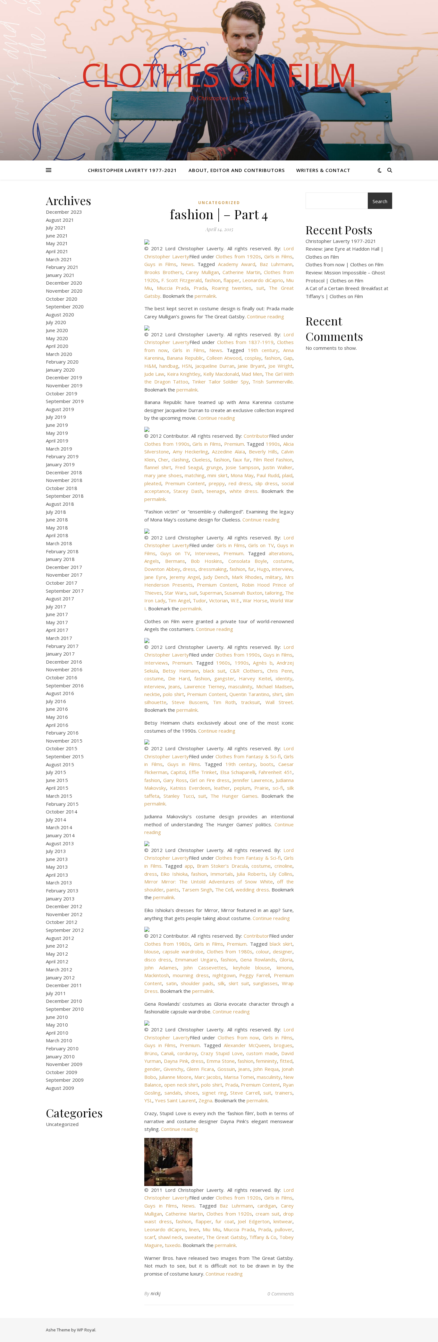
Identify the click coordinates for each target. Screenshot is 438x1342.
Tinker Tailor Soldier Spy (220, 381)
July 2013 (56, 851)
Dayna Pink (176, 1061)
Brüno (150, 1053)
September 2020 (65, 306)
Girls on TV (261, 545)
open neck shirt (181, 1084)
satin (171, 983)
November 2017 (64, 575)
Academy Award (237, 264)
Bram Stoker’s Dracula (222, 866)
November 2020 (64, 291)
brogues (283, 1045)
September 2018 (65, 496)
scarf (149, 1237)
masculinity (240, 686)
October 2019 (61, 393)
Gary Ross (175, 780)
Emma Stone (220, 1061)
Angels (151, 561)
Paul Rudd (268, 475)
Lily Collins (280, 874)
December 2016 (64, 661)
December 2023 (64, 212)
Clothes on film (219, 74)
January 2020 (60, 369)
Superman (211, 592)
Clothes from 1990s (167, 444)
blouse (151, 951)
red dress (240, 483)
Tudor (199, 600)
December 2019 (64, 377)
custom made (261, 1053)
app (189, 866)
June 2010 (57, 1017)
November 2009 (64, 1064)
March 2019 (59, 448)
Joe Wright (280, 366)
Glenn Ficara (200, 1069)
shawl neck (170, 1237)
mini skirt (217, 475)
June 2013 (57, 859)
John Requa (266, 1069)
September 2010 (65, 1009)
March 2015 (59, 796)
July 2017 (56, 606)
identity (284, 678)
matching (195, 475)
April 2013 (57, 875)
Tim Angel (179, 600)
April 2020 (57, 346)
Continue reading (265, 316)
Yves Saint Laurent (175, 1100)
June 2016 (57, 709)
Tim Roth (224, 702)
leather (222, 788)
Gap (287, 358)
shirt (277, 694)
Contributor (256, 436)
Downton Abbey (162, 569)
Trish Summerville (272, 381)
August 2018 (60, 504)
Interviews (207, 553)
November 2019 (64, 385)
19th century (263, 350)
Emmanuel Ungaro (196, 959)
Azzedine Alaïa (228, 451)
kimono (284, 967)
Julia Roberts (251, 874)
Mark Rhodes (247, 577)
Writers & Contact (323, 170)
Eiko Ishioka (174, 874)
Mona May (242, 475)
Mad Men (251, 374)
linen (194, 1229)
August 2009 (60, 1088)
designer (282, 951)
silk (221, 983)
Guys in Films (160, 264)
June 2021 (57, 235)
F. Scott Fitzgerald (181, 280)
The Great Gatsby (226, 1237)
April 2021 (57, 251)
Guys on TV (175, 553)
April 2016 (57, 725)
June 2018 (57, 519)
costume (282, 561)
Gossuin (226, 1069)
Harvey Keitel (255, 678)
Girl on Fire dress (209, 780)
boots (267, 764)
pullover (283, 1229)
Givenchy (173, 1069)
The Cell (224, 889)
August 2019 (60, 409)
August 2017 (60, 598)
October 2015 (61, 748)
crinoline (283, 866)
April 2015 (57, 788)
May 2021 (57, 243)
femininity (266, 1061)
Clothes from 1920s (238, 256)
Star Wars (175, 592)
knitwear (283, 1221)
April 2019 (57, 440)
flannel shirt (157, 467)
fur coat (224, 1221)
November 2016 (64, 669)
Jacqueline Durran (214, 366)
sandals (172, 1092)
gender (152, 1069)
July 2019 (56, 417)
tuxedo (173, 1245)
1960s (223, 662)
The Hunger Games (233, 796)
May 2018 (57, 527)
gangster (224, 678)
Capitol (178, 772)
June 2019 (57, 425)
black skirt (281, 944)
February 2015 (62, 804)
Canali (167, 1053)
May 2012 (57, 954)
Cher (163, 459)
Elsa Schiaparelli (237, 772)
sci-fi (278, 788)
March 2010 (59, 1040)
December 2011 (64, 985)
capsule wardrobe (183, 951)
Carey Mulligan (202, 272)
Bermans (175, 561)
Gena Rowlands (258, 959)
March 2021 (59, 259)
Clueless (201, 459)
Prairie (261, 788)
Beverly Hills (263, 451)
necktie (152, 694)
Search (380, 201)
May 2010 (57, 1024)
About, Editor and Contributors (237, 170)
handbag (168, 366)
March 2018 (59, 543)
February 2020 (62, 361)
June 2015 (57, 780)
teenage (215, 491)
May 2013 (57, 867)
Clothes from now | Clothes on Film (344, 264)
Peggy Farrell (254, 975)
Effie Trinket (203, 772)
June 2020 (57, 330)
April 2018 (57, 535)
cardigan (266, 1205)
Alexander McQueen (247, 1045)
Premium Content (185, 483)
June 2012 (57, 945)
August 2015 (60, 764)
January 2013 (60, 898)
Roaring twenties (232, 288)
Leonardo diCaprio (262, 280)
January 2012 (60, 977)
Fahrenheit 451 (275, 772)
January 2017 (60, 653)
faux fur (241, 459)
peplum (242, 788)
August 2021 (60, 220)
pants (172, 889)
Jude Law (154, 374)
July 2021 (56, 227)
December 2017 (64, 567)
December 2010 (64, 1001)
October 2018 (61, 488)
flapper (231, 280)
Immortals (221, 874)
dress (189, 569)
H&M (150, 366)
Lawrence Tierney (204, 686)
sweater (194, 1237)
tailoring (273, 592)
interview (282, 569)
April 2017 (57, 630)
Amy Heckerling (190, 451)
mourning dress (191, 975)
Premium (234, 444)
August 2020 (60, 314)
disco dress (157, 959)
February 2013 (62, 890)
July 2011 (56, 993)
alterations (280, 553)
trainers (283, 1092)
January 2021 (60, 275)
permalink (205, 296)
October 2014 (61, 811)
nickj (156, 1293)
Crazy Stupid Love (222, 1053)
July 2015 (56, 772)
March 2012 (59, 969)
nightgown (224, 975)
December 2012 (64, 906)
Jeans (174, 686)
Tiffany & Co (262, 1237)
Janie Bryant (251, 366)
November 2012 (64, 914)
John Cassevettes (204, 967)
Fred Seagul (188, 467)
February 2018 (62, 551)
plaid (287, 475)
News (187, 264)
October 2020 (61, 299)
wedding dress (252, 889)
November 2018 (64, 480)
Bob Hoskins (206, 561)
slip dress (266, 483)
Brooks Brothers (163, 272)
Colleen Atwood (224, 358)
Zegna (205, 1100)
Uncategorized (62, 1124)
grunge (214, 467)
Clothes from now (238, 1037)
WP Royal (86, 1330)
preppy (217, 483)
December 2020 (64, 283)
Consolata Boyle (247, 561)
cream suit (268, 1213)
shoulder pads (197, 983)
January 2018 (60, 559)
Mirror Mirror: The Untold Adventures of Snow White (208, 881)
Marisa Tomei (239, 1077)
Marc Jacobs (207, 1077)
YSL (148, 1100)
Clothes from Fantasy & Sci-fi (248, 756)
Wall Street (279, 702)
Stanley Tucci (179, 796)
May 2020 (57, 338)
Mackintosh (156, 975)
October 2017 (61, 583)
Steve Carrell (245, 1092)
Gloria (286, 959)
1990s (273, 444)
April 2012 (57, 961)
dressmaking (212, 569)
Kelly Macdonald (221, 374)
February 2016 (62, 732)
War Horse (255, 600)
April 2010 (57, 1032)
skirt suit (239, 983)
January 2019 (60, 464)
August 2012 (60, 938)
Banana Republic (185, 358)
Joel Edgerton (254, 1221)
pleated (152, 483)
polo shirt (173, 694)
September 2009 (65, 1080)
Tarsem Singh (197, 889)
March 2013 (59, 882)
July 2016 (56, 701)
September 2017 (65, 591)
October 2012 (61, 922)
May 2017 (57, 622)
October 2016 (61, 677)
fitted (286, 1061)
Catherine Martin (241, 272)
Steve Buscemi (189, 702)
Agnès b (263, 662)
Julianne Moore (175, 1077)
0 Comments (280, 1293)
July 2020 (56, 322)
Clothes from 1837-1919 (245, 342)
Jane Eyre (155, 577)
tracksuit (250, 702)
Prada (200, 288)
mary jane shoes (163, 475)
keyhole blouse (251, 967)
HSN (187, 366)
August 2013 (60, 843)
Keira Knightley (183, 374)
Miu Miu (211, 1229)
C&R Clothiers (246, 670)
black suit (214, 670)
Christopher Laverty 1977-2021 (132, 170)
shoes (191, 1092)
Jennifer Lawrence (252, 780)
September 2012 (65, 930)
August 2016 (60, 693)
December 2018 (64, 472)
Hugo (263, 569)
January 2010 (60, 1056)
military (273, 577)
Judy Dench (216, 577)
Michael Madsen (274, 686)
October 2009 (61, 1072)
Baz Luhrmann (276, 264)
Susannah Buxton (243, 592)
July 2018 (56, 512)
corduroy (187, 1053)
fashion (213, 280)
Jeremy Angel (185, 577)
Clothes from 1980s (167, 944)
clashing (180, 459)
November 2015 (64, 740)
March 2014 (59, 827)
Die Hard (179, 678)
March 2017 (59, 638)
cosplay (253, 358)
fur (251, 569)
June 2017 (57, 614)
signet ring (214, 1092)
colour (262, 951)
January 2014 (60, 835)
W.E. (235, 600)
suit (260, 288)
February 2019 (62, 456)
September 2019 (65, 401)
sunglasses (265, 983)
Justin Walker (277, 467)
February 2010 (62, 1048)
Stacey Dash (187, 491)
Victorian (218, 600)
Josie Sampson (242, 467)
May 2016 (57, 717)
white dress (243, 491)
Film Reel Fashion (272, 459)
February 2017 (62, 646)
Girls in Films (278, 256)
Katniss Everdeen (190, 788)
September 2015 (65, 756)
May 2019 (57, 433)
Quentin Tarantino (249, 694)
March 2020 (59, 354)
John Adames (160, 967)
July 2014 (56, 819)
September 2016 (65, 685)
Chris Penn (279, 670)
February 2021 (62, 267)
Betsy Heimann (180, 670)
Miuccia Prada (173, 288)
